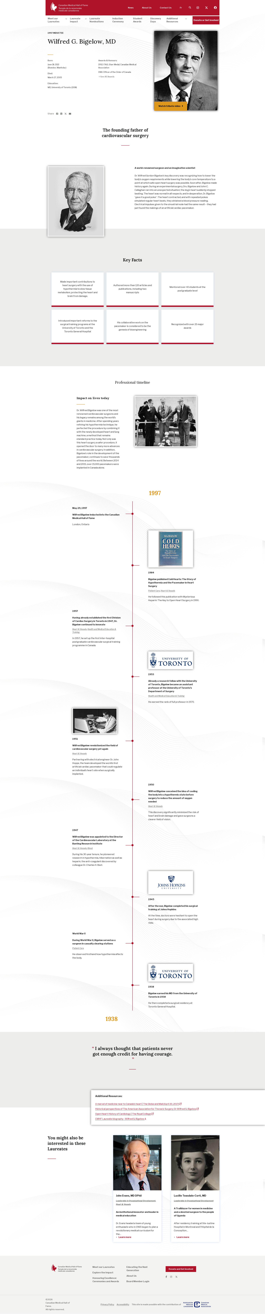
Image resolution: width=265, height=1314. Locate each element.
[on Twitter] (66, 114)
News (131, 7)
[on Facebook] (58, 114)
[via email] (71, 114)
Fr (181, 7)
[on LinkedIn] (62, 114)
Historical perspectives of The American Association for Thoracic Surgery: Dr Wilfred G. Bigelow (145, 1109)
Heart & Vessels (55, 47)
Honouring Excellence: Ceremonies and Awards (105, 1280)
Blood (90, 848)
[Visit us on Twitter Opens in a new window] (206, 8)
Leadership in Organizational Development (115, 47)
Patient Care (154, 591)
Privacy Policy (107, 1304)
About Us (147, 7)
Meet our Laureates (103, 1267)
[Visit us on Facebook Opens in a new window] (215, 8)
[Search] (190, 7)
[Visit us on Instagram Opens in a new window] (198, 8)
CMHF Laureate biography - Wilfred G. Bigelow (120, 1119)
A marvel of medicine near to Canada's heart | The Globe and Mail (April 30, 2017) (137, 1104)
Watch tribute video (169, 106)
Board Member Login (137, 1281)
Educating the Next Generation (137, 1269)
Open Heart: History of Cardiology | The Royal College (123, 1114)
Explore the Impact (102, 1272)
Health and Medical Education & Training (166, 696)
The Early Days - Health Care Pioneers (79, 47)
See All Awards (107, 76)
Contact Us (166, 7)
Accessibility (123, 1304)
